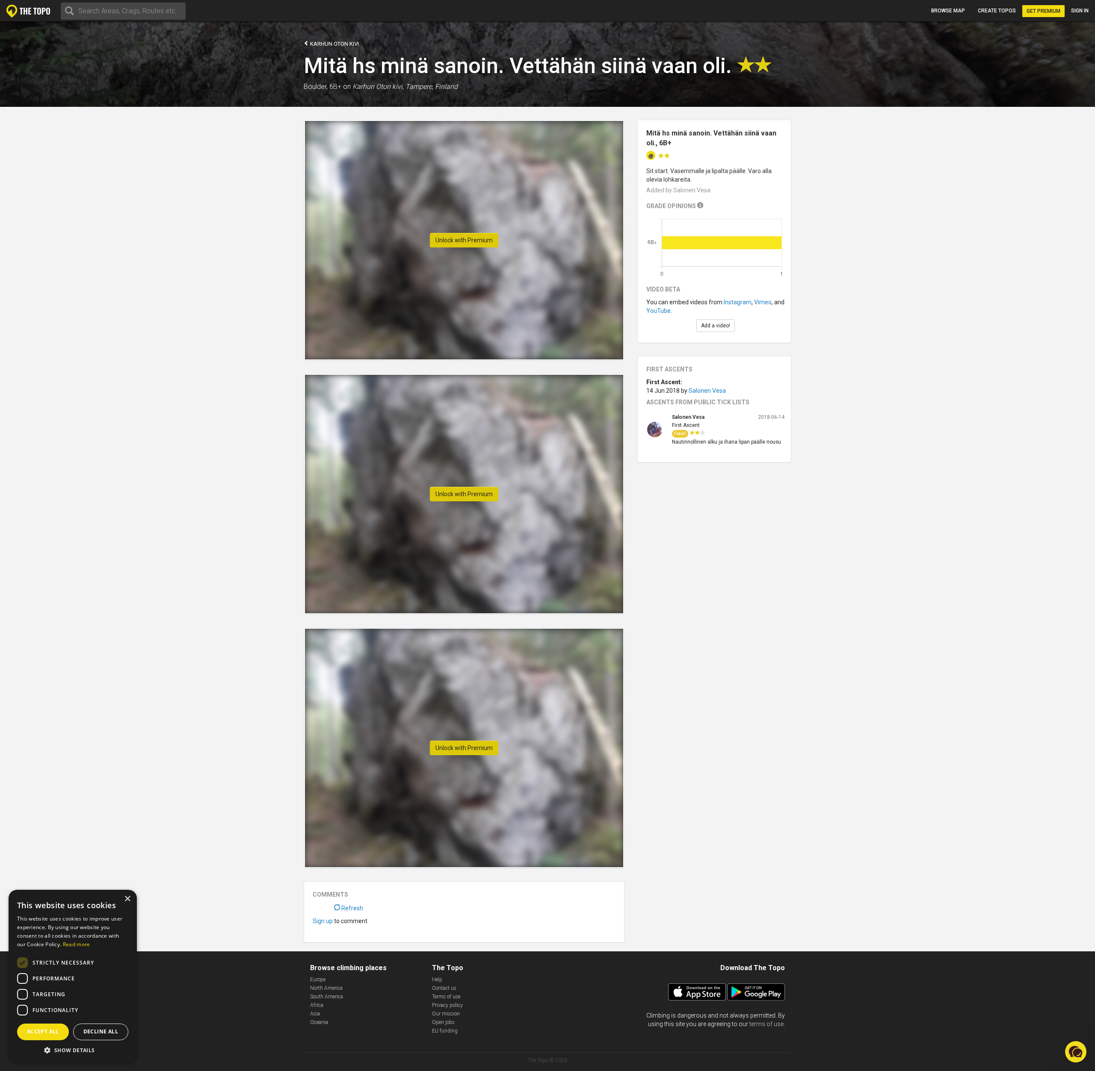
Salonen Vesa (707, 390)
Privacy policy (447, 1005)
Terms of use (446, 997)
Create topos (997, 11)
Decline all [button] (100, 1031)
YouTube (658, 310)
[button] (72, 1050)
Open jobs (443, 1022)
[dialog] (73, 976)
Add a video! (715, 326)
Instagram (738, 302)
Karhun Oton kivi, (378, 86)
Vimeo (763, 302)
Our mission (446, 1014)
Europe (318, 980)
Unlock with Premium (464, 240)
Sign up (323, 921)
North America (326, 988)
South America (326, 997)
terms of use (766, 1024)
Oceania (319, 1022)
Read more (76, 944)
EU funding (445, 1031)
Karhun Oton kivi (334, 44)
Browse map (948, 11)
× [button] (127, 899)
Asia (315, 1014)
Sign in (1080, 11)
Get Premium (1043, 11)
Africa (316, 1005)
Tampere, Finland (431, 86)
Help (437, 980)
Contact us (444, 988)
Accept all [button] (43, 1031)
